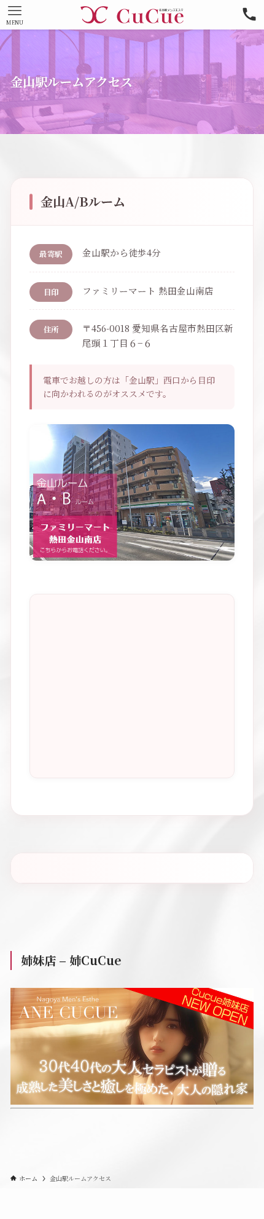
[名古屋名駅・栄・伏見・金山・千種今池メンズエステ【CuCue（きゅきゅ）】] (132, 15)
